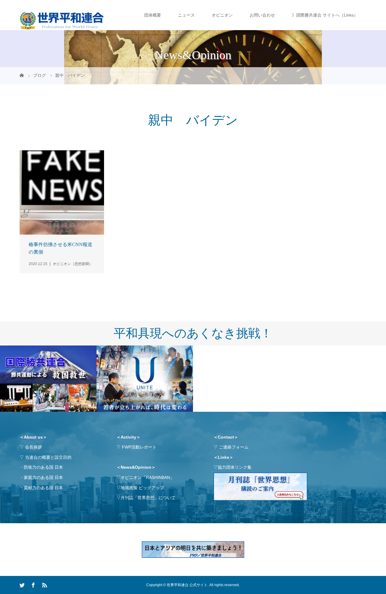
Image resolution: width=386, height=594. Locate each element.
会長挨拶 (33, 447)
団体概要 (152, 15)
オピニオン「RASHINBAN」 (147, 477)
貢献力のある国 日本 (43, 487)
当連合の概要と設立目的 (48, 457)
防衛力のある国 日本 (43, 467)
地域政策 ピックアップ (142, 487)
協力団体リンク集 (235, 467)
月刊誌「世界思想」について (148, 497)
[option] (48, 378)
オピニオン (222, 15)
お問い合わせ (262, 15)
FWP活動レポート (139, 447)
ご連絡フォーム (233, 447)
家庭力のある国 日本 (43, 477)
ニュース (186, 15)
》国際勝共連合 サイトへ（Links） (325, 15)
